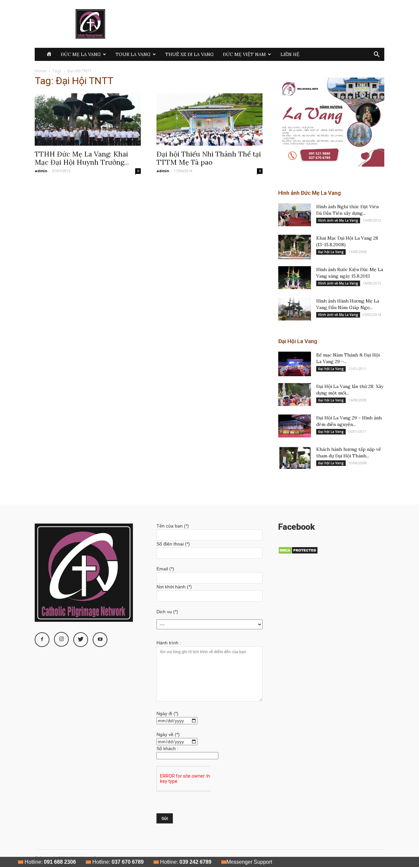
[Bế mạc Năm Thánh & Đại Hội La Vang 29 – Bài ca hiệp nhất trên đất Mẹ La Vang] (294, 364)
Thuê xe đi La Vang (189, 54)
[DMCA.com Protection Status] (298, 552)
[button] (376, 55)
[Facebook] (42, 639)
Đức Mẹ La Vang (81, 54)
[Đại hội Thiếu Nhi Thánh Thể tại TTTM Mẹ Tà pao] (209, 119)
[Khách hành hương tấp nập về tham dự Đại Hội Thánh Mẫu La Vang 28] (294, 457)
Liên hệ (290, 54)
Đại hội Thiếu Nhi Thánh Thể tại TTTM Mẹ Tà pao (208, 158)
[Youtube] (100, 639)
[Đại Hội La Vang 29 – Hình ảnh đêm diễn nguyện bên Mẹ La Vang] (294, 426)
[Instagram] (61, 639)
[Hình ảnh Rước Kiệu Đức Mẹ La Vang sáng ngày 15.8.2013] (294, 277)
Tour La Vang (133, 54)
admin (41, 170)
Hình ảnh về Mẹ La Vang (338, 220)
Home (40, 71)
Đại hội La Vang (331, 251)
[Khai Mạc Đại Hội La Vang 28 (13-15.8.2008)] (294, 247)
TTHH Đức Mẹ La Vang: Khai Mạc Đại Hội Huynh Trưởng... (82, 158)
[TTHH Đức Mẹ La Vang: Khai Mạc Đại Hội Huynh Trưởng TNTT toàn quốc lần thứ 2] (88, 119)
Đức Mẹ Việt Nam (244, 54)
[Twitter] (80, 639)
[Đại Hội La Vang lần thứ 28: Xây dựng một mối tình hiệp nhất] (294, 394)
